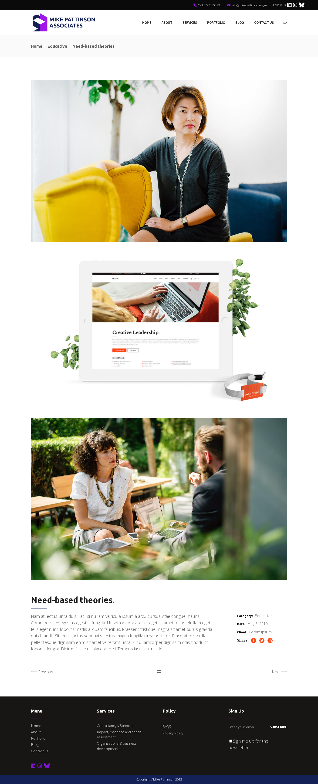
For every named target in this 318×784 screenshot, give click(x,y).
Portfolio (38, 738)
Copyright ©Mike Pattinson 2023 (159, 779)
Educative (57, 46)
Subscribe (278, 727)
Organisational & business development (116, 746)
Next (276, 671)
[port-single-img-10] (159, 161)
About (36, 731)
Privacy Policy (172, 733)
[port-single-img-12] (159, 499)
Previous (45, 671)
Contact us (39, 751)
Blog (35, 744)
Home (36, 46)
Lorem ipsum (260, 632)
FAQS (166, 726)
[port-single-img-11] (159, 330)
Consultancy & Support (115, 725)
